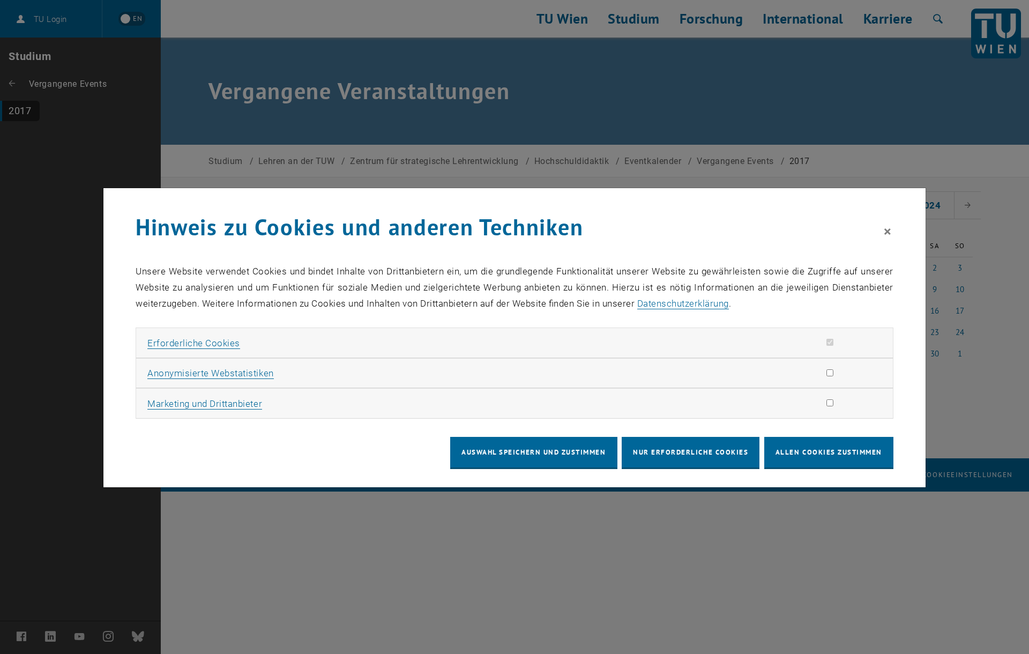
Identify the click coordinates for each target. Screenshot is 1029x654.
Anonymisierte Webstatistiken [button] (210, 373)
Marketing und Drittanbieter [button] (204, 403)
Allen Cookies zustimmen (829, 452)
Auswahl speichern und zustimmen (533, 452)
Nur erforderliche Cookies (690, 452)
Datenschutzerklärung (683, 303)
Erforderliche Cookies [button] (193, 343)
